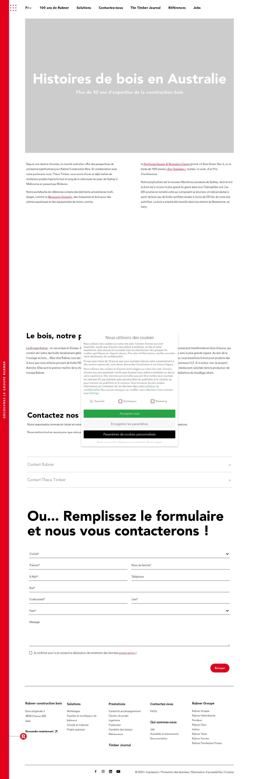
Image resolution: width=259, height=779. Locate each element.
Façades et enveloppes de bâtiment (81, 718)
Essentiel (99, 401)
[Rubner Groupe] (234, 7)
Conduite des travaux (120, 729)
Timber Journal (120, 745)
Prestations (117, 704)
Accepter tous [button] (130, 413)
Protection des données (175, 772)
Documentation (158, 738)
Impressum (152, 772)
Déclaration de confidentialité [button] (132, 442)
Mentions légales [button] (154, 442)
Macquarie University (60, 196)
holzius (195, 729)
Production (115, 724)
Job (152, 729)
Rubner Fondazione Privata (207, 743)
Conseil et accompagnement (125, 711)
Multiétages (73, 711)
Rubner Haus (199, 724)
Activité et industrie (78, 724)
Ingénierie (114, 720)
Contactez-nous (161, 704)
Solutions (74, 704)
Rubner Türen (199, 733)
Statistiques (130, 401)
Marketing (161, 401)
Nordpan (197, 720)
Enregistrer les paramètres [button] (129, 424)
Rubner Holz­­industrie (203, 715)
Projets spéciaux (76, 729)
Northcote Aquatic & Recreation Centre (167, 164)
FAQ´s (153, 711)
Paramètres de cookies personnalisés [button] (129, 434)
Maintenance (116, 734)
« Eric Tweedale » (176, 169)
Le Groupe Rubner (37, 348)
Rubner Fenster (200, 738)
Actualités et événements (164, 733)
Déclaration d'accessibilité (206, 772)
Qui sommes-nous (163, 722)
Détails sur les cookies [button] (107, 442)
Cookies (229, 772)
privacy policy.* (128, 652)
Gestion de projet (118, 715)
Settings (93, 393)
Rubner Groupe (200, 710)
